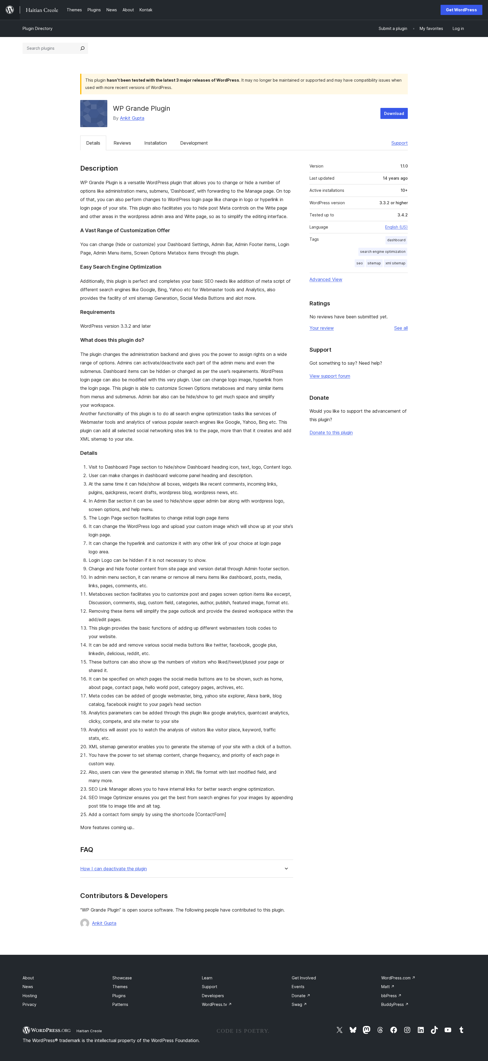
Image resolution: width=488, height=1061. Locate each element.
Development (194, 143)
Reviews (122, 143)
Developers (213, 995)
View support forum (330, 376)
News (28, 986)
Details (93, 143)
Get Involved (304, 977)
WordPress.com (398, 977)
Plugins (119, 995)
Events (298, 986)
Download (394, 113)
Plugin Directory (38, 28)
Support (399, 143)
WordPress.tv (217, 1004)
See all (401, 328)
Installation (155, 143)
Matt (388, 986)
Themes (120, 986)
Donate (301, 995)
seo (359, 263)
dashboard (396, 240)
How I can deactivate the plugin (113, 868)
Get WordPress (461, 9)
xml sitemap (395, 263)
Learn (207, 977)
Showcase (122, 977)
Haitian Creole (89, 1031)
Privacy (29, 1004)
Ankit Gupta (132, 118)
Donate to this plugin (331, 432)
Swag (299, 1004)
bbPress (391, 995)
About (28, 977)
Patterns (120, 1004)
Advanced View (326, 279)
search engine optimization (383, 251)
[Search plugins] (82, 48)
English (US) (396, 227)
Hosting (30, 995)
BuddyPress (395, 1004)
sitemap (374, 263)
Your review (322, 328)
